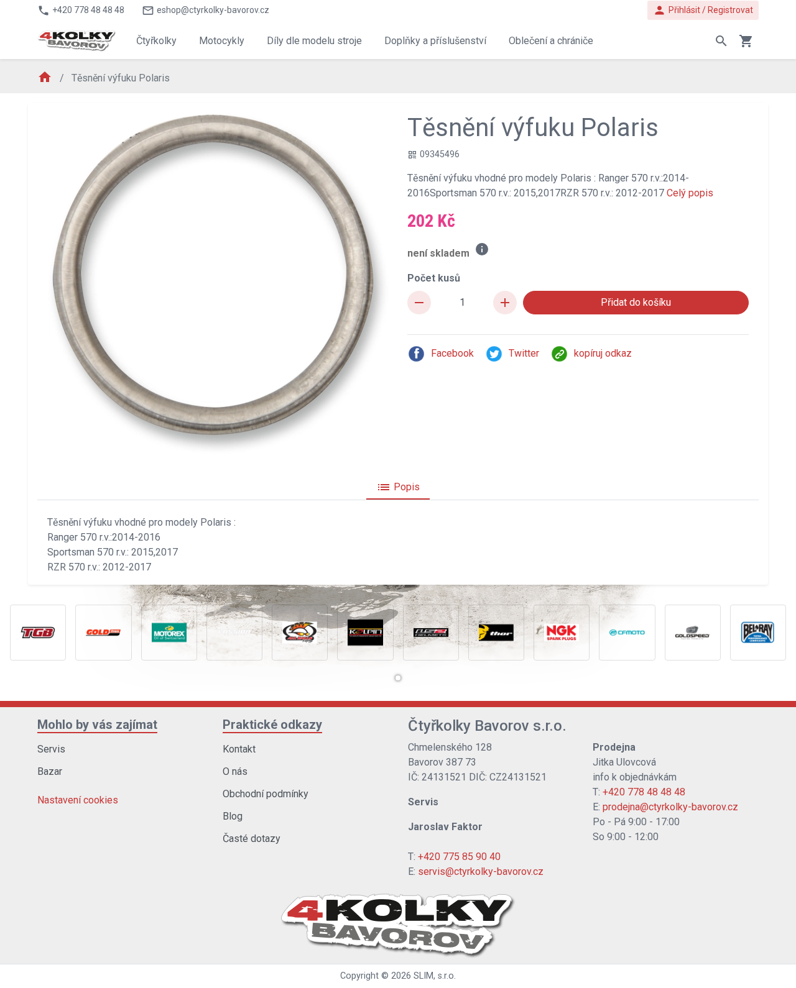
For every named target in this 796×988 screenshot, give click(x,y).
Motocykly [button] (221, 41)
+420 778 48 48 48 (644, 792)
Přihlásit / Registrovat (703, 10)
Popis (398, 487)
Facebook (452, 353)
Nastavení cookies (77, 800)
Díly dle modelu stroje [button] (314, 41)
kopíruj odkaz (603, 353)
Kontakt (239, 749)
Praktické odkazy (272, 724)
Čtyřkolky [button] (156, 41)
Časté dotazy (251, 838)
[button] (398, 677)
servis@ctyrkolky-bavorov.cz (481, 871)
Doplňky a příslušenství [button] (435, 41)
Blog (233, 816)
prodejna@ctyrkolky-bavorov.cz (670, 807)
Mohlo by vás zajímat (97, 724)
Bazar (49, 771)
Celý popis (690, 193)
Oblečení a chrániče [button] (551, 41)
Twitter (524, 353)
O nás (235, 771)
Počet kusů (433, 278)
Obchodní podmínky (265, 794)
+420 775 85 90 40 (459, 856)
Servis (51, 749)
